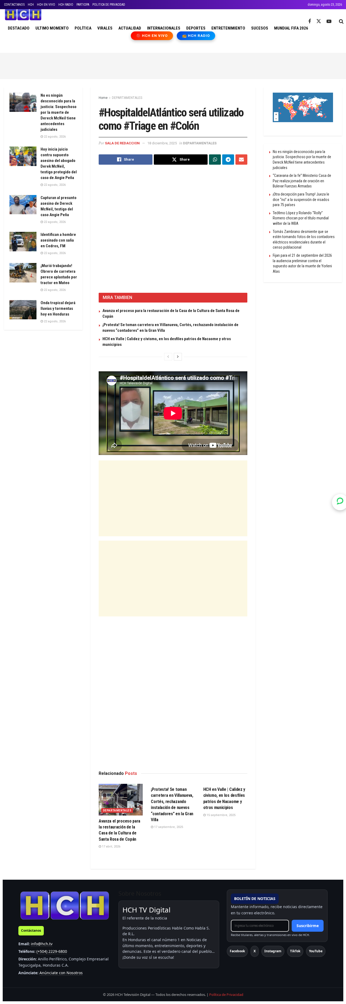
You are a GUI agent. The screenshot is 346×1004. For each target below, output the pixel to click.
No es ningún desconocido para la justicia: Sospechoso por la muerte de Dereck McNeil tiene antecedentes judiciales (58, 112)
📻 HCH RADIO (196, 36)
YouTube (315, 951)
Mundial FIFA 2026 (291, 28)
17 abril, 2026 (110, 846)
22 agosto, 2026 (54, 136)
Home (103, 98)
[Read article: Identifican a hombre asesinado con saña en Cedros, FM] (22, 241)
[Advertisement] (173, 65)
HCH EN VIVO (46, 5)
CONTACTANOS (14, 5)
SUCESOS (259, 28)
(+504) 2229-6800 (51, 951)
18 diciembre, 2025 (162, 143)
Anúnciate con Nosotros (61, 972)
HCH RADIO (65, 5)
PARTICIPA (82, 5)
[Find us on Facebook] (309, 21)
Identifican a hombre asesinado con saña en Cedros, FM (58, 240)
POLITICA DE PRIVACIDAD (108, 5)
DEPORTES (195, 28)
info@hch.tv (41, 943)
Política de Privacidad (226, 994)
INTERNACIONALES (163, 28)
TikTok (295, 951)
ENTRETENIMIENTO (228, 28)
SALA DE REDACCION (122, 143)
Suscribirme (308, 925)
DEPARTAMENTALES (127, 98)
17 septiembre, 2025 (168, 827)
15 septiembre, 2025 (220, 815)
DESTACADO (18, 28)
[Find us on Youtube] (329, 21)
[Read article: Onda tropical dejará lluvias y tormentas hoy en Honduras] (22, 310)
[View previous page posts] (168, 356)
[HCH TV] (64, 905)
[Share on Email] (241, 159)
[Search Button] (341, 21)
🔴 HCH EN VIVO (152, 36)
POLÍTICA (83, 28)
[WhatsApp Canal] (340, 502)
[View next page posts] (178, 356)
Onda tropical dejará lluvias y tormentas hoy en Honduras (58, 308)
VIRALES (104, 28)
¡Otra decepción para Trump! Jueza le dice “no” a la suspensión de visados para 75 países (301, 199)
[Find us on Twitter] (318, 21)
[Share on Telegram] (228, 159)
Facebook (237, 951)
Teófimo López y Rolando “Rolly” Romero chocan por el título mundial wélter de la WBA (301, 218)
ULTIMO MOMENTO (52, 28)
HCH (31, 5)
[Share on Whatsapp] (215, 159)
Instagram (272, 951)
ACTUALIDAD (129, 28)
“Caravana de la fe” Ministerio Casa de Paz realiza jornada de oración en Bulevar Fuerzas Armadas (302, 180)
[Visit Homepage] (23, 14)
